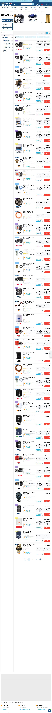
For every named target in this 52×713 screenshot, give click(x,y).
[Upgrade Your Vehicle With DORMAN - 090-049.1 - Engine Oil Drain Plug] (19, 382)
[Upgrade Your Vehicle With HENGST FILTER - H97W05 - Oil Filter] (19, 509)
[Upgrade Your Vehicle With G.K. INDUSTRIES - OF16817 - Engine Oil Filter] (19, 497)
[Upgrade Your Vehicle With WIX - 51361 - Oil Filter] (19, 484)
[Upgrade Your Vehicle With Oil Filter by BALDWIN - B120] (19, 459)
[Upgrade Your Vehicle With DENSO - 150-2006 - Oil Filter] (19, 242)
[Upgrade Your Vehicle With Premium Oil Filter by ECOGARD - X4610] (19, 536)
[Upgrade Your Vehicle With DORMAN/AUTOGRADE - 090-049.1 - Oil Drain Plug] (19, 254)
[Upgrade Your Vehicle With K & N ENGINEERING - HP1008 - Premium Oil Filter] (19, 229)
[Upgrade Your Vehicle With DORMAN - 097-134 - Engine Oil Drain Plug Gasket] (19, 369)
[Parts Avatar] (6, 4)
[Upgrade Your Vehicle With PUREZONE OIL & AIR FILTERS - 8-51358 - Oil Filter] (19, 149)
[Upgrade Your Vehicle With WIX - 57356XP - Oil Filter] (19, 58)
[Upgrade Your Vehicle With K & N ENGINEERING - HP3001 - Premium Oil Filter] (19, 175)
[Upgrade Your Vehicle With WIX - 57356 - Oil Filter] (19, 72)
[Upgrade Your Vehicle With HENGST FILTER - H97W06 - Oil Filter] (19, 293)
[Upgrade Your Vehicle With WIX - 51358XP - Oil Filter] (19, 135)
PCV (5, 50)
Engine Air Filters (7, 47)
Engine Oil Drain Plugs (9, 44)
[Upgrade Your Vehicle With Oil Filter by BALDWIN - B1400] (19, 344)
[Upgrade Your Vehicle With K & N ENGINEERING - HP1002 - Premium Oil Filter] (19, 406)
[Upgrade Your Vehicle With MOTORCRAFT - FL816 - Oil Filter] (19, 523)
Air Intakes (6, 51)
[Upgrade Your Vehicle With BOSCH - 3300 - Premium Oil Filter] (19, 96)
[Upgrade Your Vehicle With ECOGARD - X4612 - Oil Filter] (19, 432)
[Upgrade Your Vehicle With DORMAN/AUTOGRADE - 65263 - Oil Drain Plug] (19, 162)
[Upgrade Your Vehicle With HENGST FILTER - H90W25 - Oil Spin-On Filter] (19, 446)
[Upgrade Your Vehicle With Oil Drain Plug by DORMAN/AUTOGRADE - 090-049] (19, 188)
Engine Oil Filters (8, 40)
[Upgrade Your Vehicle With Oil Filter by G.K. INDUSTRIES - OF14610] (19, 357)
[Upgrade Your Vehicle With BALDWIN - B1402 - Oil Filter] (19, 332)
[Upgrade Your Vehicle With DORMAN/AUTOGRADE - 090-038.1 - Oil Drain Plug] (19, 268)
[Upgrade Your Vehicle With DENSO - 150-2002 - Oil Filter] (19, 394)
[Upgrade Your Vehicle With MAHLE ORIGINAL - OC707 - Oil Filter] (19, 203)
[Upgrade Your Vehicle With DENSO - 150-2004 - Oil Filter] (19, 280)
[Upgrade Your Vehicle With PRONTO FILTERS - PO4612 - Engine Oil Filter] (19, 319)
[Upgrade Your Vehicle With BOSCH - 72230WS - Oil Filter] (19, 471)
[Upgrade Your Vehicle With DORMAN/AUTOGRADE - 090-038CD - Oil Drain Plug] (19, 549)
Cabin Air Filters (7, 49)
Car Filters (5, 37)
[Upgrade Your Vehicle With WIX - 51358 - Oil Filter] (19, 110)
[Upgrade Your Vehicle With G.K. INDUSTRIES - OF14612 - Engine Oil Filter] (19, 420)
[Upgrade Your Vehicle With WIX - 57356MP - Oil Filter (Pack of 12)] (19, 84)
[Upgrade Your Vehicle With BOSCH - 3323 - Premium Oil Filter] (19, 45)
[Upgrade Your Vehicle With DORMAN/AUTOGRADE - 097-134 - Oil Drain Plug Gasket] (19, 306)
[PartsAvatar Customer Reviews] (35, 1)
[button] (17, 4)
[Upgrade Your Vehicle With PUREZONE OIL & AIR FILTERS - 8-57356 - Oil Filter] (19, 122)
